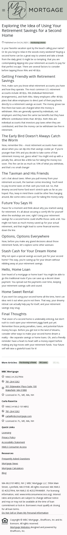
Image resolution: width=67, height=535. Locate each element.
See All (56, 362)
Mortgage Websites (20, 527)
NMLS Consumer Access (14, 446)
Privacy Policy (8, 437)
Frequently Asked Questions (16, 458)
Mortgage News (10, 463)
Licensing (6, 432)
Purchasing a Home (38, 43)
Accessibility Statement (13, 442)
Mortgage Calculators (13, 468)
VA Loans (43, 362)
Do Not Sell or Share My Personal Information (25, 512)
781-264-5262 (12, 381)
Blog (4, 472)
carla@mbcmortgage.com (18, 416)
